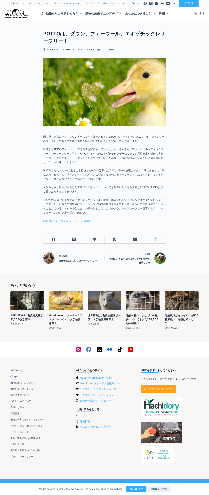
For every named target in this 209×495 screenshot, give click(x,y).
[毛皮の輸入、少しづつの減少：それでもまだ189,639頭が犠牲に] (143, 300)
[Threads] (115, 239)
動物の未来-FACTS (20, 395)
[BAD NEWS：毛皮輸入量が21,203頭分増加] (27, 300)
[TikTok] (120, 349)
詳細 (133, 3)
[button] (174, 3)
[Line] (94, 239)
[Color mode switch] (195, 13)
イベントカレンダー (20, 431)
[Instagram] (156, 3)
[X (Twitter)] (151, 3)
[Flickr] (162, 3)
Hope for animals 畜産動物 (96, 377)
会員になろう (17, 407)
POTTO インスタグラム (57, 220)
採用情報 (15, 413)
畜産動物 (14, 3)
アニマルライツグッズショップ (98, 389)
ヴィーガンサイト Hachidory (66, 3)
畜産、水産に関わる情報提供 (25, 437)
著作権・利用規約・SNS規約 (25, 450)
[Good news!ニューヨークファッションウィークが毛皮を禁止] (66, 300)
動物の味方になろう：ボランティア (28, 419)
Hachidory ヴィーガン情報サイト (100, 383)
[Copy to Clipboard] (155, 239)
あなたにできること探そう (95, 426)
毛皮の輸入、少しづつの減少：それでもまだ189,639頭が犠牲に (142, 319)
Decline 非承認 (159, 489)
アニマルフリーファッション (35, 3)
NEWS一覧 (16, 370)
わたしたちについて (20, 401)
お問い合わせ (17, 444)
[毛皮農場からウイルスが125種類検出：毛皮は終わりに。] (182, 300)
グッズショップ (92, 3)
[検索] (202, 13)
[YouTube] (168, 3)
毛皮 (98, 49)
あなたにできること (138, 13)
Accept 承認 (136, 489)
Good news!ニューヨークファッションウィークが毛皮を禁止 (66, 319)
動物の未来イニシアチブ (101, 13)
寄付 (190, 3)
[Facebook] (145, 3)
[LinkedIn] (135, 239)
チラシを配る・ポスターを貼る (26, 425)
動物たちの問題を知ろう (62, 13)
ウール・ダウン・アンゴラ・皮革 (79, 49)
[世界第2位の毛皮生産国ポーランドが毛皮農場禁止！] (104, 300)
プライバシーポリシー (21, 456)
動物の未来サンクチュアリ (115, 3)
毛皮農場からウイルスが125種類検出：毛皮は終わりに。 (181, 319)
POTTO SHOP (82, 220)
